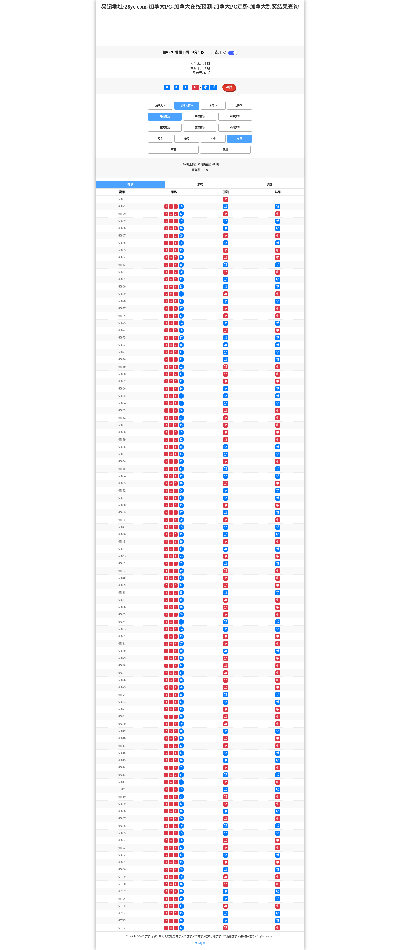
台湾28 (213, 105)
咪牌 (229, 87)
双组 (225, 149)
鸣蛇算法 (165, 116)
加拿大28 (160, 105)
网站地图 (200, 943)
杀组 (186, 138)
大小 (213, 138)
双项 (173, 149)
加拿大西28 (187, 105)
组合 (160, 138)
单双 (239, 138)
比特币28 (240, 105)
